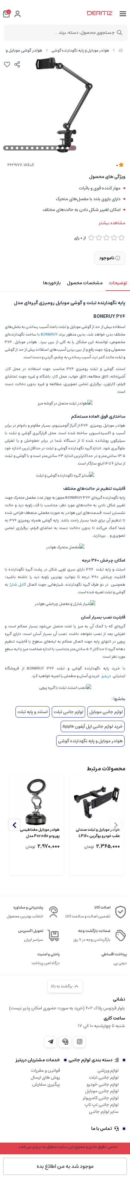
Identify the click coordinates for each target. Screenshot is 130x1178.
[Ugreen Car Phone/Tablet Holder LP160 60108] (97, 802)
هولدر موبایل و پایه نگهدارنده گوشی (80, 50)
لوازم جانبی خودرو (103, 1084)
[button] (14, 824)
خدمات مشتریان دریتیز (37, 1060)
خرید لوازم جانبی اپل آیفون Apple (92, 726)
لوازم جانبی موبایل (106, 712)
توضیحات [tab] (118, 283)
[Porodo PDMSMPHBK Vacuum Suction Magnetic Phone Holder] (36, 802)
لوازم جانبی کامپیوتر (101, 1098)
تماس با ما (101, 1129)
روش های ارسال (45, 1077)
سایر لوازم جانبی (104, 1111)
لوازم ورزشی (108, 1070)
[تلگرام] (50, 1041)
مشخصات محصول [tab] (85, 283)
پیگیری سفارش (46, 1084)
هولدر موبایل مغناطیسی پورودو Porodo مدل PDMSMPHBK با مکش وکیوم (40, 833)
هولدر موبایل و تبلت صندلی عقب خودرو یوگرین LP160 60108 (98, 833)
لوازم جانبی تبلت (68, 712)
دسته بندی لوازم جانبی (90, 1060)
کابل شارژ (17, 584)
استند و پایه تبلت (32, 712)
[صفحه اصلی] (120, 50)
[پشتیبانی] (65, 1041)
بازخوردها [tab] (52, 283)
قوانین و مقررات (45, 1070)
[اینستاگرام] (79, 1041)
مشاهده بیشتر (112, 223)
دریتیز (106, 676)
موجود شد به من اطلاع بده (65, 1166)
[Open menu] (123, 14)
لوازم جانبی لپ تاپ (102, 1104)
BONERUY (49, 334)
